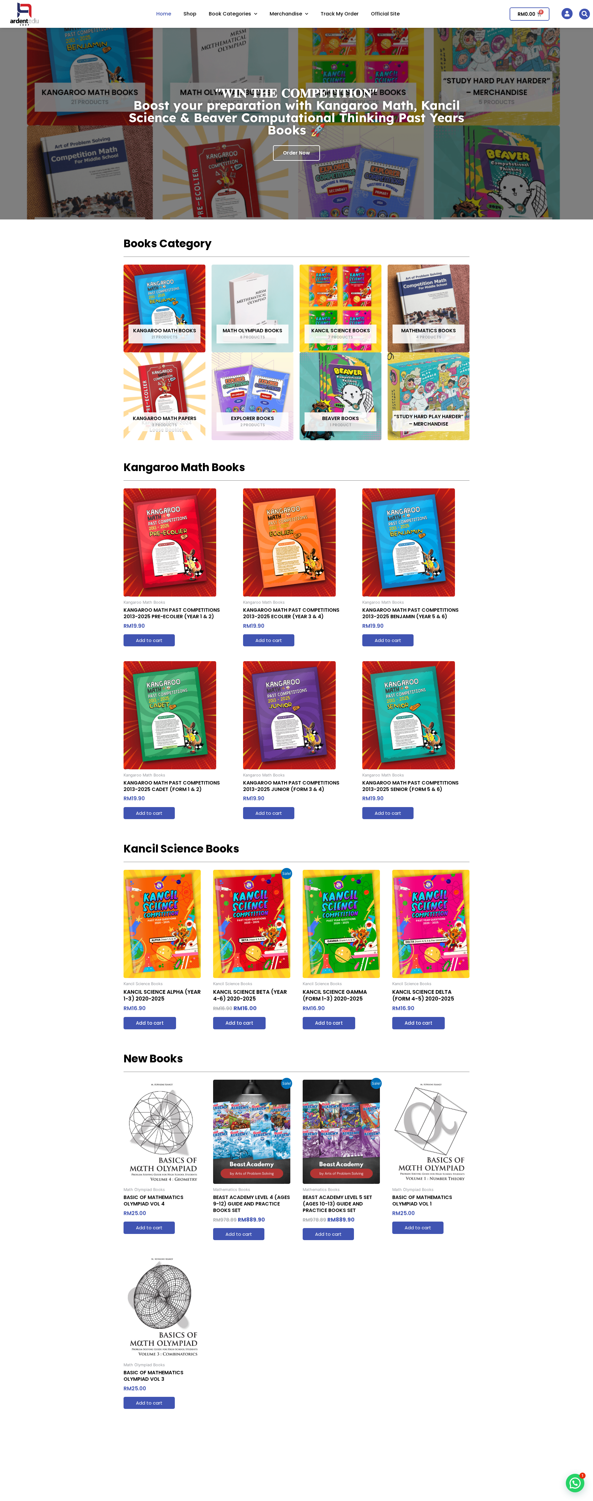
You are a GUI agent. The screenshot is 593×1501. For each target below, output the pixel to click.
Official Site (385, 13)
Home (163, 13)
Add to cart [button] (149, 640)
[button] (584, 14)
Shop (189, 13)
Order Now (296, 152)
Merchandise (286, 13)
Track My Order (340, 13)
